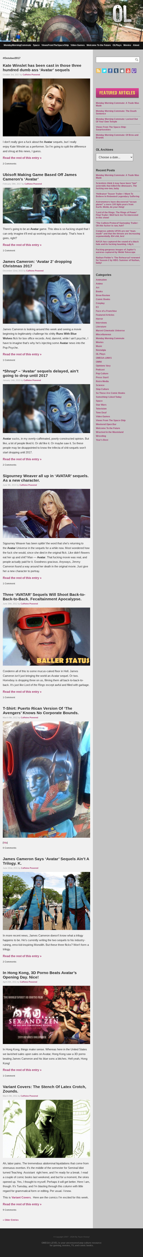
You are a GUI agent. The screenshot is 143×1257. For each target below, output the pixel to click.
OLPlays (117, 45)
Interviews (101, 322)
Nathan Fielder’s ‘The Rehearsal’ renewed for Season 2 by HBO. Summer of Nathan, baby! (118, 260)
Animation (101, 279)
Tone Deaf (101, 412)
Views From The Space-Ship (110, 420)
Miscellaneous (103, 334)
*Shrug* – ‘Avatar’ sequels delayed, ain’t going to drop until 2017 (40, 373)
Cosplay (100, 303)
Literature (101, 326)
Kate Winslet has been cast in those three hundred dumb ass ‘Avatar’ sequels (42, 67)
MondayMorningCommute (17, 45)
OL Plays (100, 354)
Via (5, 842)
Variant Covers (21, 1197)
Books (99, 291)
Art (97, 287)
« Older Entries (11, 1220)
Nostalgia (101, 350)
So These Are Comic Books (110, 393)
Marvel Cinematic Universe (110, 330)
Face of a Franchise (106, 311)
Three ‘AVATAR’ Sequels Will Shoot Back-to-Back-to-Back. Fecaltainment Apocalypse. (44, 596)
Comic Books (103, 299)
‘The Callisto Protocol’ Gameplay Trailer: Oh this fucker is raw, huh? (117, 224)
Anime (99, 283)
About (136, 45)
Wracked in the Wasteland (109, 432)
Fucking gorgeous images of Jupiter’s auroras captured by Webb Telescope (116, 251)
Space (36, 45)
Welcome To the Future (99, 45)
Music (99, 346)
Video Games (78, 45)
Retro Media (102, 381)
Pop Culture (102, 373)
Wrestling (101, 436)
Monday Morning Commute (110, 338)
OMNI (99, 362)
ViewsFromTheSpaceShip (55, 45)
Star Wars (101, 404)
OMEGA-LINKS (104, 358)
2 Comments (9, 163)
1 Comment (9, 250)
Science (100, 385)
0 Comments (9, 848)
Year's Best (102, 440)
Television (101, 408)
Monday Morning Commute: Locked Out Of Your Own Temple (117, 120)
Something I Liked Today (109, 397)
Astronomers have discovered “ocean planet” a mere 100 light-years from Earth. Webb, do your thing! (116, 204)
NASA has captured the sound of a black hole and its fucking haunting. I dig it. (117, 243)
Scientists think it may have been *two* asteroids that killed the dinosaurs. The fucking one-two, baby (116, 186)
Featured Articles (105, 315)
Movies (127, 45)
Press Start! (102, 377)
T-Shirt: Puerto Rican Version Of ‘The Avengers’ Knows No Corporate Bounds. (41, 710)
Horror (99, 319)
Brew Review (103, 295)
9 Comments (9, 1210)
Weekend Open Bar (106, 424)
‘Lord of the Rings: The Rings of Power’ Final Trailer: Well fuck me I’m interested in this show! (117, 215)
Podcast (100, 369)
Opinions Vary (103, 365)
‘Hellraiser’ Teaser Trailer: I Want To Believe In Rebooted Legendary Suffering (117, 195)
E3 (97, 307)
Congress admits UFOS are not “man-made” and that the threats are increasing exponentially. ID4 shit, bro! (118, 234)
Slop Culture (102, 389)
